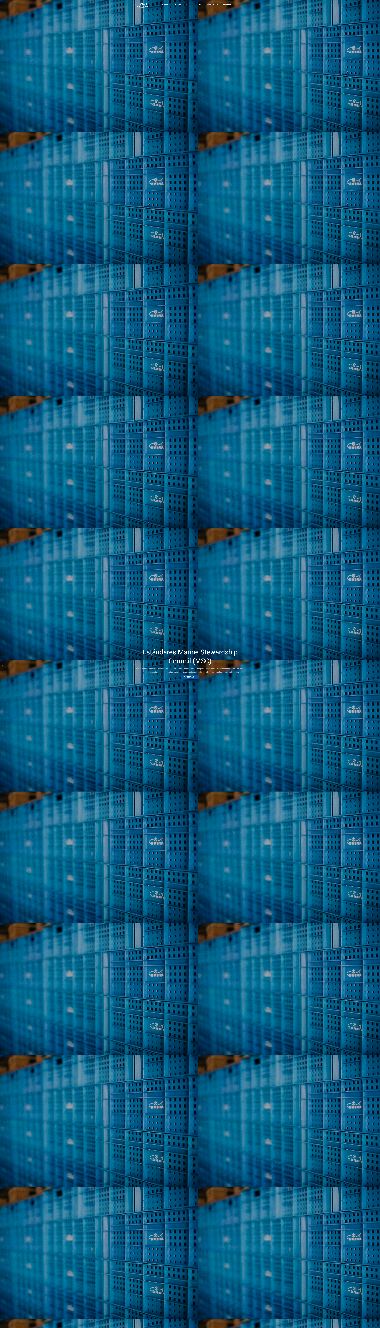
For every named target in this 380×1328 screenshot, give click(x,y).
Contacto (227, 5)
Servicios (177, 5)
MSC (200, 5)
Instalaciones (212, 5)
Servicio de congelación (190, 677)
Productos (190, 5)
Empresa (165, 5)
